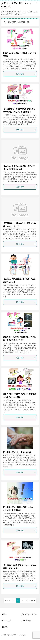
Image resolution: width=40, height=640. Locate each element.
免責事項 (5, 627)
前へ (8, 600)
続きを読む (20, 74)
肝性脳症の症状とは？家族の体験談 (17, 452)
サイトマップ (6, 621)
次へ (31, 600)
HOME (4, 614)
